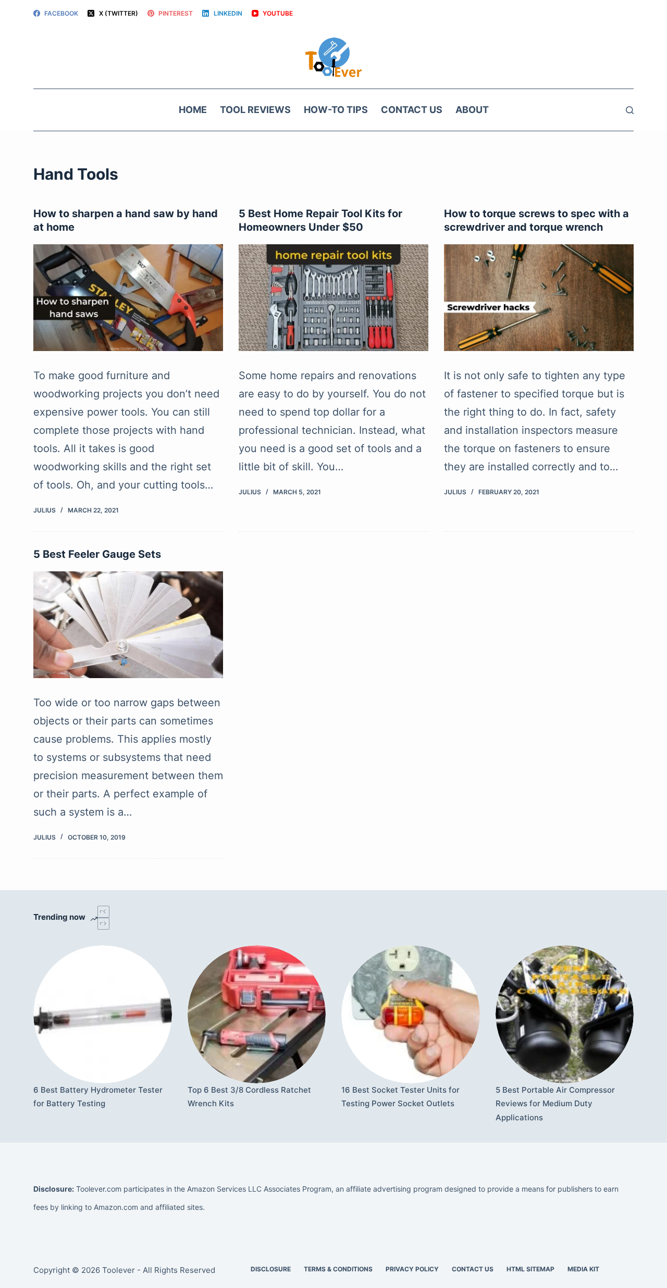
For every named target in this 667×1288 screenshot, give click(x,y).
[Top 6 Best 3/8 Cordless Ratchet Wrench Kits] (257, 1014)
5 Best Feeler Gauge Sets (97, 554)
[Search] (630, 110)
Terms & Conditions (338, 1269)
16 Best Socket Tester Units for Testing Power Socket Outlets (400, 1096)
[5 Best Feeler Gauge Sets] (128, 624)
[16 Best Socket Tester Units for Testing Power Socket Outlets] (410, 1014)
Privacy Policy (412, 1269)
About (472, 109)
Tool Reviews (255, 109)
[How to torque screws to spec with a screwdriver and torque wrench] (539, 297)
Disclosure (271, 1269)
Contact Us (411, 109)
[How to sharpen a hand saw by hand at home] (128, 297)
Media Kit (583, 1269)
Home (193, 109)
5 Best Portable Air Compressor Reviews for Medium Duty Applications (555, 1103)
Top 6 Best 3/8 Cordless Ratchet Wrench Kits (249, 1096)
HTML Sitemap (530, 1269)
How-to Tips (336, 109)
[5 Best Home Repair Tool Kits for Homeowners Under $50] (333, 297)
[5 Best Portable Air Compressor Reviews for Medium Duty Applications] (565, 1014)
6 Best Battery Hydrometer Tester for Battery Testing (98, 1096)
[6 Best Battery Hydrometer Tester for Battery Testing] (102, 1014)
